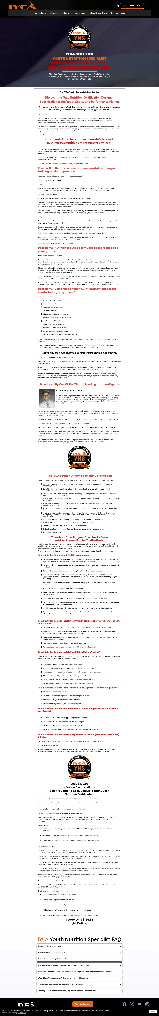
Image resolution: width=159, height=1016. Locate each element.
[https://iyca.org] (48, 6)
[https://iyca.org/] (26, 1004)
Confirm (153, 1012)
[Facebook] (124, 1004)
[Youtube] (139, 1004)
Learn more (22, 1013)
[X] (132, 1004)
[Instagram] (147, 1004)
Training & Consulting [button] (58, 13)
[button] (45, 13)
